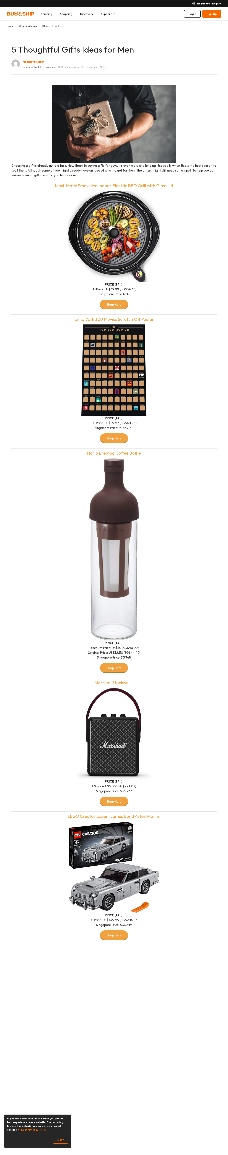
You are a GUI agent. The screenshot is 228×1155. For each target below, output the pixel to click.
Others (46, 26)
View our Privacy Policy (32, 1129)
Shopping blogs (28, 26)
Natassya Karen (34, 61)
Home (10, 26)
